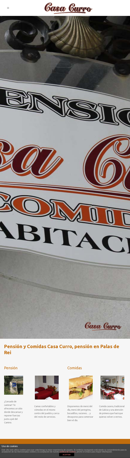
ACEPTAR (67, 455)
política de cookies (68, 452)
